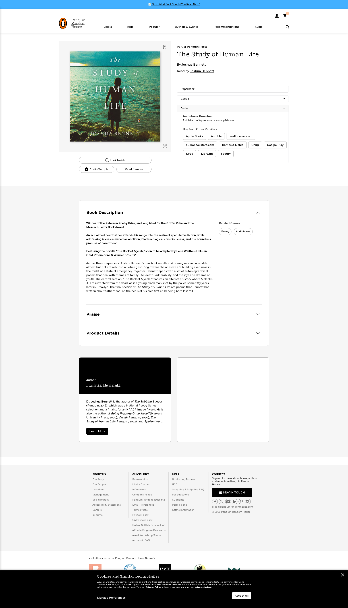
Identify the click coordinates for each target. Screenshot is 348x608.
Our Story (98, 479)
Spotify (226, 154)
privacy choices (203, 587)
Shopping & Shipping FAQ (188, 489)
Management (100, 494)
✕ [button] (342, 575)
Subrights (178, 499)
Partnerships (140, 479)
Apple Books (194, 136)
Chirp (255, 145)
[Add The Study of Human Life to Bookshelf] (165, 47)
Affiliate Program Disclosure (149, 530)
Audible (216, 136)
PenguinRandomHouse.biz (148, 499)
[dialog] (174, 589)
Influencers (139, 489)
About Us (99, 474)
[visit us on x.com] (221, 501)
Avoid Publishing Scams (146, 535)
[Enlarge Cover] (165, 146)
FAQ (174, 484)
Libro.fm (207, 154)
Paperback (233, 89)
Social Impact (100, 499)
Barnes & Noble (232, 145)
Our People (99, 484)
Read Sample (134, 169)
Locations (98, 489)
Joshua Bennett (193, 65)
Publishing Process (183, 479)
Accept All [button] (242, 596)
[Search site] (287, 27)
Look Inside (117, 160)
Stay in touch (233, 493)
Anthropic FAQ (141, 540)
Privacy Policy (140, 515)
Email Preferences (143, 505)
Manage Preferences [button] (111, 597)
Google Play (275, 145)
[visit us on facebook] (215, 501)
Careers (97, 510)
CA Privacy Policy (142, 520)
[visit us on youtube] (228, 501)
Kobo (189, 154)
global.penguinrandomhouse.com (232, 507)
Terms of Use (140, 510)
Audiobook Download (198, 116)
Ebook (233, 99)
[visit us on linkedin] (234, 501)
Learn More (98, 432)
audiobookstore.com (200, 145)
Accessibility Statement (106, 505)
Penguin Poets (197, 47)
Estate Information (183, 510)
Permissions (179, 505)
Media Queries (141, 484)
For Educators (180, 494)
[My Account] (277, 14)
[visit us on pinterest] (241, 501)
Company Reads (142, 494)
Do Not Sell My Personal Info (149, 525)
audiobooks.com (241, 136)
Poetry (225, 231)
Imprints (97, 515)
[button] (108, 26)
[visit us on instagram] (248, 501)
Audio (233, 108)
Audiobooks (243, 231)
